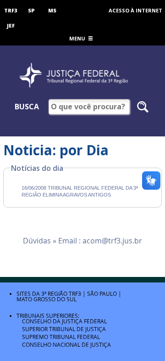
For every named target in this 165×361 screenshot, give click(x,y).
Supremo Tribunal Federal (61, 336)
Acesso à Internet (135, 10)
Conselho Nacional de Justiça (66, 344)
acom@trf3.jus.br (112, 240)
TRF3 (10, 10)
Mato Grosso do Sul (46, 299)
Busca (27, 106)
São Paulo (102, 293)
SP (31, 10)
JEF (11, 25)
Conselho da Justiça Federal (64, 321)
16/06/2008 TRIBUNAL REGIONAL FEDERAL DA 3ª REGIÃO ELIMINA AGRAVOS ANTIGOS (80, 191)
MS (52, 10)
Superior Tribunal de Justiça (64, 329)
